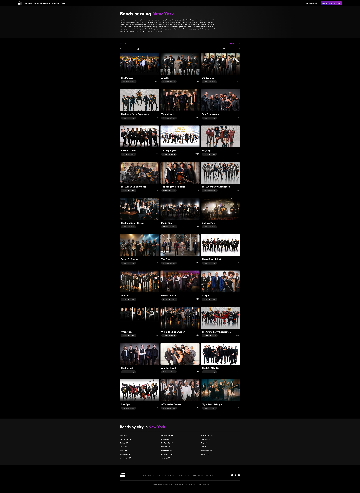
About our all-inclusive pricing (129, 49)
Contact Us (209, 475)
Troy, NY (204, 443)
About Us (55, 3)
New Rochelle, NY (166, 443)
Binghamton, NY (125, 439)
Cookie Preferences (203, 484)
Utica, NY (204, 447)
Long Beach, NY (125, 458)
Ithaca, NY (123, 450)
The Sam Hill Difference (42, 3)
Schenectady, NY (207, 435)
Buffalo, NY (124, 443)
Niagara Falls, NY (166, 450)
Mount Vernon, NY (166, 435)
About (158, 475)
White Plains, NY (206, 450)
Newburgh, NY (165, 439)
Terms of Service (190, 484)
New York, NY (165, 447)
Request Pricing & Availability (331, 3)
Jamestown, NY (125, 454)
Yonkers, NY (205, 454)
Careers (180, 475)
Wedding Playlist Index (197, 475)
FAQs (63, 3)
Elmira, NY (123, 447)
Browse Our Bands (148, 475)
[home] (20, 3)
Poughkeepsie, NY (166, 454)
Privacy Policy (179, 484)
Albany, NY (124, 435)
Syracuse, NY (205, 439)
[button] (312, 3)
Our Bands (28, 3)
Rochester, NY (165, 458)
